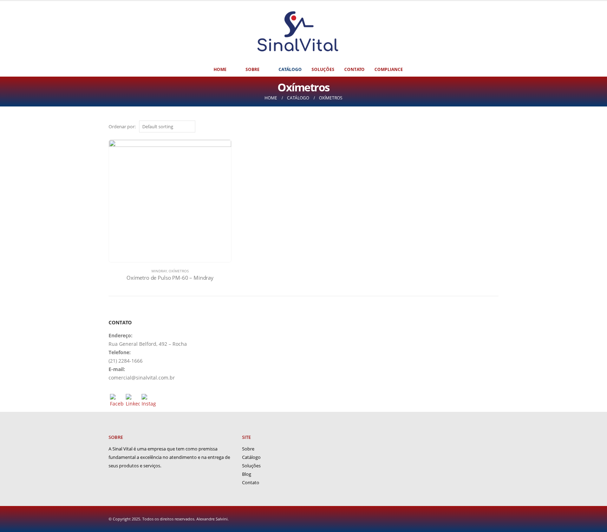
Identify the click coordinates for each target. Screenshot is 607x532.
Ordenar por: (122, 126)
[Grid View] (487, 127)
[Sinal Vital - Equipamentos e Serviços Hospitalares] (298, 32)
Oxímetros (179, 270)
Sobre (253, 69)
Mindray (159, 270)
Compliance (388, 69)
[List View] (495, 127)
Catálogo (290, 69)
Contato (354, 69)
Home (220, 69)
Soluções (323, 69)
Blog (246, 474)
